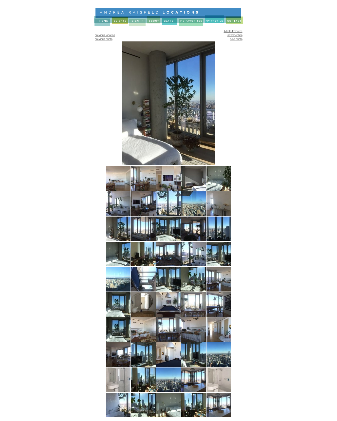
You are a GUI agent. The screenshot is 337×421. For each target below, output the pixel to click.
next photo (236, 38)
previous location (105, 35)
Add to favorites (233, 31)
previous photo (103, 38)
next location (235, 35)
